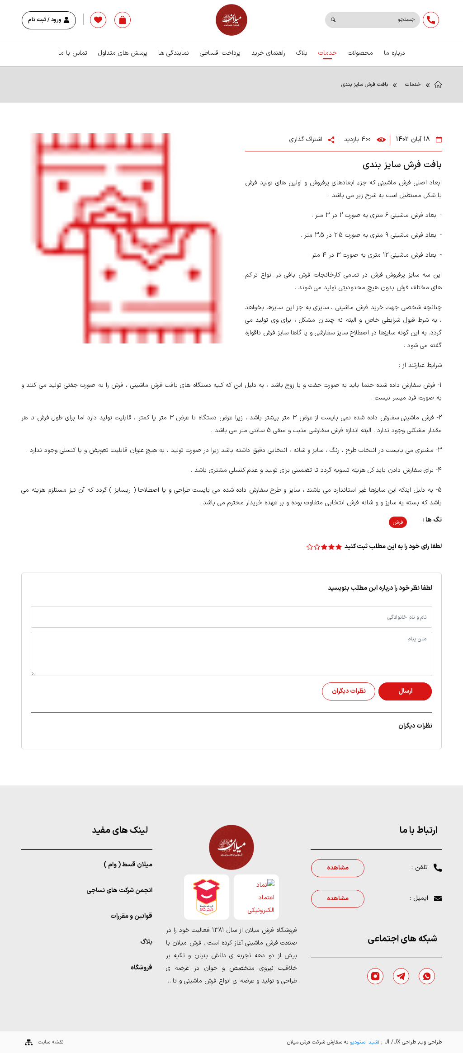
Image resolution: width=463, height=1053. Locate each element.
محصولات (360, 53)
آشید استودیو (363, 1042)
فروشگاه (141, 968)
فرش (398, 522)
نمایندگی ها (173, 53)
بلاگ (301, 53)
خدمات (327, 53)
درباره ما (394, 53)
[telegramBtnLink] (401, 976)
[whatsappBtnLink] (427, 976)
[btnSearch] (333, 20)
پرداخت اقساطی (220, 53)
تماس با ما (72, 53)
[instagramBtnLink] (375, 976)
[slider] (324, 547)
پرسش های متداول (122, 53)
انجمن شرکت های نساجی (119, 890)
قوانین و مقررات (131, 916)
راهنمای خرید (268, 53)
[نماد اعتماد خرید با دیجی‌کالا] (206, 897)
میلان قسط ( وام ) (128, 865)
